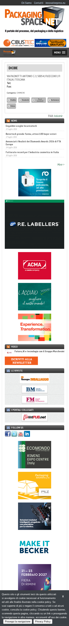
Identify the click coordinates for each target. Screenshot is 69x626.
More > (60, 164)
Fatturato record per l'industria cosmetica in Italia (32, 144)
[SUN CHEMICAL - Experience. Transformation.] (34, 340)
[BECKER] (34, 560)
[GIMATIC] (34, 529)
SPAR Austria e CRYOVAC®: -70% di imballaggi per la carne (32, 153)
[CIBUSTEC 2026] (18, 46)
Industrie (58, 116)
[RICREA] (34, 309)
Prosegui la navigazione (17, 621)
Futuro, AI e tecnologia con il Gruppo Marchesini (39, 351)
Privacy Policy (43, 621)
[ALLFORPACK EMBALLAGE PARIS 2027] (50, 46)
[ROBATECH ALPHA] (34, 195)
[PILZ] (34, 498)
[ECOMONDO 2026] (34, 467)
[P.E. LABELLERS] (34, 248)
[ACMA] (34, 278)
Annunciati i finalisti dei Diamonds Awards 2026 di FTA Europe (33, 135)
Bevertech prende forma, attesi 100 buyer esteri (31, 125)
